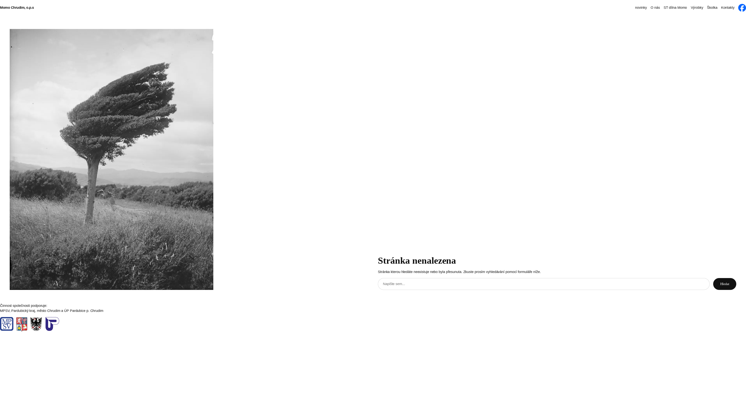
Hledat (724, 284)
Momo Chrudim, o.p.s (17, 8)
